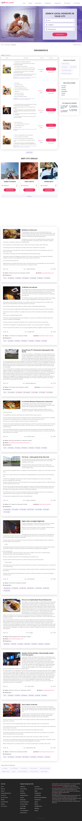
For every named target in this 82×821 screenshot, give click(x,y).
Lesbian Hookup (44, 771)
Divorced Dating (33, 768)
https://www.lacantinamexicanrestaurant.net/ (19, 442)
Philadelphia (64, 91)
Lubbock (63, 93)
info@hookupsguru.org (57, 786)
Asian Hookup (73, 66)
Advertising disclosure (6, 793)
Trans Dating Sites (24, 810)
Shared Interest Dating (45, 768)
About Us (3, 788)
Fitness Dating (24, 768)
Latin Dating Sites (14, 768)
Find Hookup (67, 3)
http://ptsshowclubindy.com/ (47, 387)
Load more (29, 152)
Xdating (36, 810)
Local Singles (5, 768)
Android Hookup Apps (66, 70)
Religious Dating (5, 771)
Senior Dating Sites (24, 801)
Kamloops (64, 89)
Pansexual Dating (34, 771)
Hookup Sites (57, 3)
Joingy (36, 791)
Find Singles (59, 34)
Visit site (51, 69)
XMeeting (37, 808)
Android (13, 771)
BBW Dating (23, 808)
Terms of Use (4, 806)
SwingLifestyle (38, 793)
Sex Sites (22, 791)
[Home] (7, 3)
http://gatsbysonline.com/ (49, 690)
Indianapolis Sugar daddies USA (73, 106)
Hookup (22, 797)
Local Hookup (77, 3)
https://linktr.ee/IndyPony (45, 504)
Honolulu (64, 87)
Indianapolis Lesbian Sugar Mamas (64, 107)
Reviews (30, 3)
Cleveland (64, 85)
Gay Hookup (64, 66)
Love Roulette (38, 795)
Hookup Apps (48, 3)
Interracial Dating (38, 788)
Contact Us (3, 795)
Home (24, 3)
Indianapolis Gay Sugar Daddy (73, 110)
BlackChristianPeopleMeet (40, 797)
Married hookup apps (66, 73)
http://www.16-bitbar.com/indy (46, 335)
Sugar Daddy (38, 3)
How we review (4, 797)
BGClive (36, 804)
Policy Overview (4, 801)
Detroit (63, 95)
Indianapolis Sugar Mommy (64, 111)
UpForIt (36, 801)
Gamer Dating (23, 788)
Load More (29, 196)
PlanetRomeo (38, 799)
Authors (3, 791)
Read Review (51, 72)
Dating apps (23, 799)
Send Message (9, 190)
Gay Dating (22, 793)
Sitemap (3, 804)
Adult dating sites (24, 795)
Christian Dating (23, 804)
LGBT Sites (22, 786)
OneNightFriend (38, 806)
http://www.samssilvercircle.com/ (46, 751)
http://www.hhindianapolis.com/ (16, 638)
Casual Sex (37, 786)
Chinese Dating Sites (22, 771)
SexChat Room (23, 812)
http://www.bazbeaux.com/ (48, 273)
